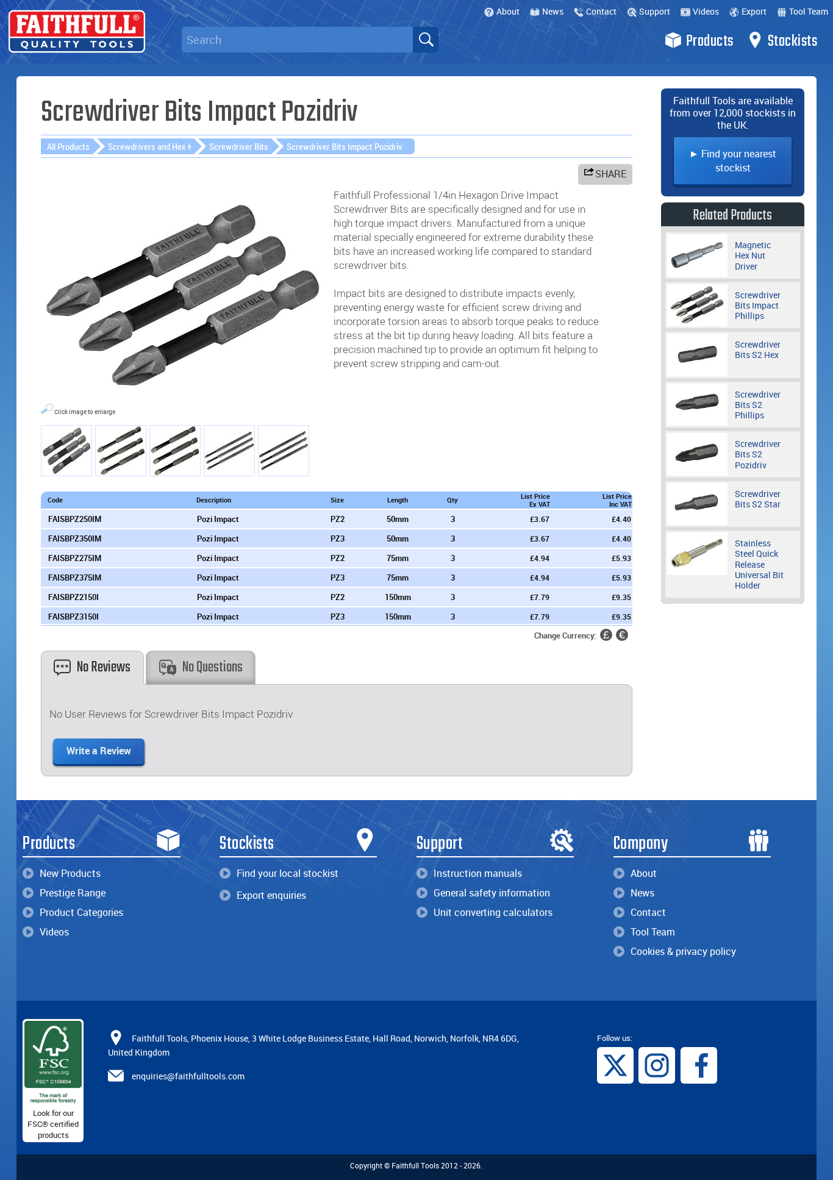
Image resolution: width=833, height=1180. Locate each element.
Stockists (793, 41)
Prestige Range (72, 892)
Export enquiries (271, 895)
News (552, 11)
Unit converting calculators (493, 912)
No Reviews (103, 667)
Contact (601, 11)
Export (754, 11)
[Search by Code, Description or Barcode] (425, 39)
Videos (706, 11)
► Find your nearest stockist (732, 160)
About (508, 11)
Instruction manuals (478, 873)
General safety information (492, 892)
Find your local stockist (287, 873)
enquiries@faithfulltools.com (188, 1076)
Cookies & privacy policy (683, 951)
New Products (70, 873)
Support (654, 11)
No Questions (212, 667)
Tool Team (808, 11)
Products (710, 41)
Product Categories (81, 912)
